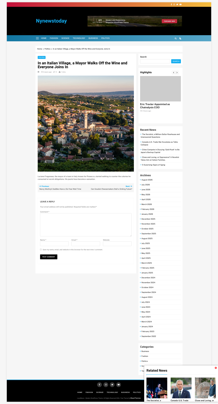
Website (106, 240)
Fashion (54, 38)
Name (43, 240)
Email (74, 240)
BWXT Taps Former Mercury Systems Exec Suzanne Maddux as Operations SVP (160, 107)
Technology (79, 38)
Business (93, 38)
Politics (105, 38)
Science (65, 38)
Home (43, 38)
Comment (44, 212)
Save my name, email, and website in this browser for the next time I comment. (73, 249)
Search (143, 56)
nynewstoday (51, 21)
